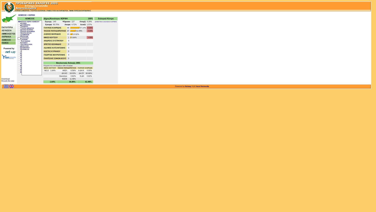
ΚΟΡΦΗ (24, 39)
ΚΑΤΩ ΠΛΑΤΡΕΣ (27, 30)
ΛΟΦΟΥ (25, 43)
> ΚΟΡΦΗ (31, 15)
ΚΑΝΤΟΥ (25, 26)
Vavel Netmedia (202, 86)
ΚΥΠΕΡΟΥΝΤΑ (27, 44)
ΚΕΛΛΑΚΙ (25, 46)
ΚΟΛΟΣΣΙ (25, 38)
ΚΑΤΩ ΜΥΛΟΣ (27, 33)
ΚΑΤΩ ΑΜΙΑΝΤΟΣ (28, 28)
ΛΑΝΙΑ (24, 23)
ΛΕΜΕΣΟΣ (22, 15)
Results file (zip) (7, 81)
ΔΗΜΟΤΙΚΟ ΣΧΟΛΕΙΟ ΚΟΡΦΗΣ (106, 22)
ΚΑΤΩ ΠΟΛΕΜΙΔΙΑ (28, 31)
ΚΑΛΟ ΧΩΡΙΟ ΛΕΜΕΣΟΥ (30, 22)
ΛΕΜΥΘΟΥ (26, 47)
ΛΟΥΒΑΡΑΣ (26, 41)
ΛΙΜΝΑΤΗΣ (25, 34)
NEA (19, 21)
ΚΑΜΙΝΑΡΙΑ (26, 25)
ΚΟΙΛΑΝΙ (25, 36)
